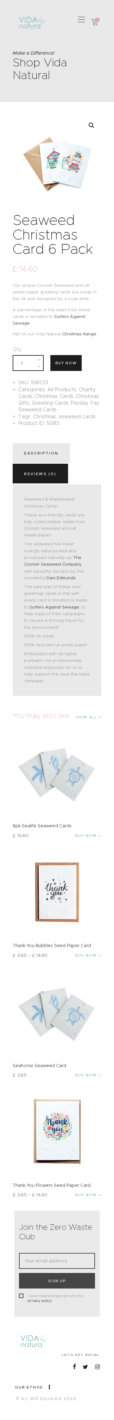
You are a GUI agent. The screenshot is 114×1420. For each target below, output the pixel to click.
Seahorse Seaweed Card (39, 1065)
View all (86, 717)
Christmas (44, 417)
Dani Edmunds (61, 578)
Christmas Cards (54, 396)
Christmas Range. (79, 334)
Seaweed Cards (37, 410)
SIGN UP (57, 1281)
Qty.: (18, 349)
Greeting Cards (50, 403)
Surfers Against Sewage (54, 607)
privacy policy (40, 1300)
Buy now (66, 363)
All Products (62, 390)
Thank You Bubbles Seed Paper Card (52, 945)
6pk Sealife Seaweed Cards (42, 825)
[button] (81, 19)
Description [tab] (41, 453)
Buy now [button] (86, 835)
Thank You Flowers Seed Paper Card (52, 1185)
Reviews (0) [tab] (40, 473)
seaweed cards (77, 417)
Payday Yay (84, 403)
